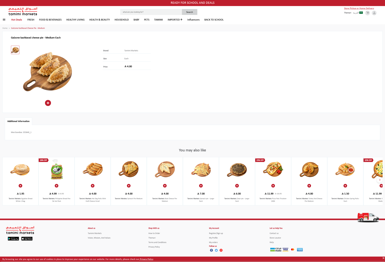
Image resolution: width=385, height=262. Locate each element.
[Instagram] (221, 250)
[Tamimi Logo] (22, 11)
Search (189, 12)
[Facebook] (211, 250)
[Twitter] (216, 250)
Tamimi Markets (131, 51)
